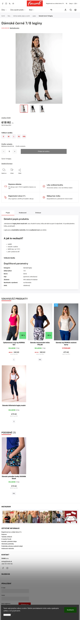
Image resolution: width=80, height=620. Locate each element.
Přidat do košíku (43, 151)
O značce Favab (6, 539)
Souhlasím (70, 610)
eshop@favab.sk (6, 561)
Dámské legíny (27, 268)
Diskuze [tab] (38, 213)
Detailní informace (6, 163)
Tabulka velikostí (6, 537)
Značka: (6, 118)
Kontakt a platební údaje (9, 541)
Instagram (6, 3)
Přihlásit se (24, 604)
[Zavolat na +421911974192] (10, 3)
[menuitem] (4, 10)
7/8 (24, 271)
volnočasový (33, 276)
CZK (75, 3)
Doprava (4, 534)
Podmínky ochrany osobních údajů (12, 546)
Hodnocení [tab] (23, 213)
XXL (40, 359)
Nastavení (7, 615)
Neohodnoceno (14, 28)
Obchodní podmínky (7, 544)
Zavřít (70, 176)
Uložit (17, 176)
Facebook (2, 3)
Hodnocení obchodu (7, 548)
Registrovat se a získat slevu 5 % (55, 3)
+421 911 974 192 (6, 564)
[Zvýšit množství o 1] (15, 151)
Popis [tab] (8, 213)
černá (25, 273)
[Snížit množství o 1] (3, 151)
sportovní (26, 276)
